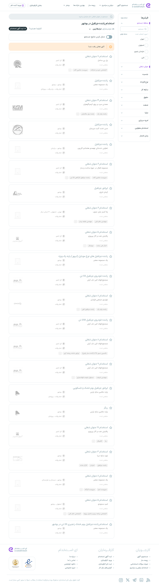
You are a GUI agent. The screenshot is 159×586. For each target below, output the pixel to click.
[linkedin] (141, 580)
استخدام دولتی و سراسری (139, 568)
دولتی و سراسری (107, 5)
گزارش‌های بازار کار (105, 568)
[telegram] (134, 580)
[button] (134, 39)
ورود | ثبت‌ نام (16, 5)
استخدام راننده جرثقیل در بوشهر (97, 23)
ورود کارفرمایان (106, 560)
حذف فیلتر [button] (123, 34)
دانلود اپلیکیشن (69, 564)
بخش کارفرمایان (36, 5)
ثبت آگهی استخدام (17, 28)
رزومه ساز (91, 5)
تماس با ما (71, 560)
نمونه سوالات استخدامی (139, 564)
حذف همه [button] (124, 18)
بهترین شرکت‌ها (79, 5)
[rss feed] (148, 580)
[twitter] (127, 580)
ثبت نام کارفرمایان (105, 564)
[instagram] (121, 580)
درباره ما (72, 556)
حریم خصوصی (70, 568)
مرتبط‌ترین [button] (96, 29)
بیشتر (68, 5)
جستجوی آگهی (122, 5)
